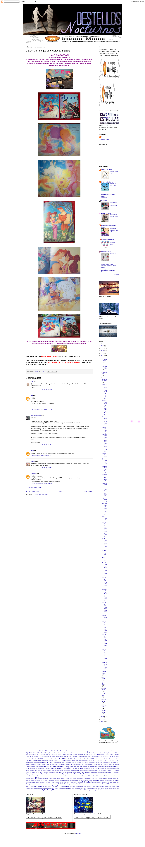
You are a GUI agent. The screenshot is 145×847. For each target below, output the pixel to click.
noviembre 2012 (104, 367)
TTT (53, 790)
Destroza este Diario (89, 768)
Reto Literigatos (103, 786)
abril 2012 (103, 694)
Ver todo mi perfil (104, 139)
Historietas (116, 776)
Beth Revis (48, 754)
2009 (102, 722)
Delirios (51, 758)
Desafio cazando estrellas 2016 (87, 760)
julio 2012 (103, 678)
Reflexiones (47, 786)
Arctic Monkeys (60, 752)
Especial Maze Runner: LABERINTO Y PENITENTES (104, 391)
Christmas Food (59, 756)
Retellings (63, 786)
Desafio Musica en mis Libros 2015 (94, 764)
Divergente (37, 770)
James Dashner (56, 778)
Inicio (60, 491)
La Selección (66, 780)
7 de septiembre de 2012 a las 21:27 (41, 484)
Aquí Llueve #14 (104, 518)
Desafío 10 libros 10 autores (72, 758)
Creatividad (116, 756)
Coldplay (111, 756)
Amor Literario (99, 751)
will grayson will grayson (92, 790)
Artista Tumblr (87, 752)
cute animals (29, 758)
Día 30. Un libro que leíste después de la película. (104, 529)
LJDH (31, 782)
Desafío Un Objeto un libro (90, 766)
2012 (102, 355)
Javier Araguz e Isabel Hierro (84, 778)
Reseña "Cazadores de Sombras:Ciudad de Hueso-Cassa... (104, 442)
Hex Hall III (107, 776)
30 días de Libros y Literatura (61, 751)
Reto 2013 (69, 786)
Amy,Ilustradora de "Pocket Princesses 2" (104, 595)
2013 (102, 353)
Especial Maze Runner (81, 774)
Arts (92, 752)
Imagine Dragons (30, 778)
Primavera (116, 784)
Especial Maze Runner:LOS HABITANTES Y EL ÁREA (104, 407)
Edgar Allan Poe (74, 770)
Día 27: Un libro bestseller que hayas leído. (104, 627)
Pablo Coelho (37, 784)
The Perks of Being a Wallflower (89, 788)
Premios (111, 784)
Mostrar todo (116, 274)
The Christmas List (76, 788)
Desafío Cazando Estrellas (35, 760)
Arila (32, 381)
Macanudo (48, 782)
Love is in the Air (41, 782)
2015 (102, 348)
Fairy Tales (95, 774)
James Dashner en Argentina (68, 778)
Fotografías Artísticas (47, 776)
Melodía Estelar (87, 782)
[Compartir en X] (52, 372)
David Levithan (45, 758)
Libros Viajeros (114, 780)
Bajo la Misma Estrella (98, 752)
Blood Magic (66, 754)
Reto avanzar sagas (78, 786)
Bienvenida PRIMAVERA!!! (104, 478)
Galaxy (62, 776)
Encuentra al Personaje (65, 772)
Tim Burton (28, 790)
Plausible (104, 201)
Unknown (33, 473)
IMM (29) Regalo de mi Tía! (104, 469)
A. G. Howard (75, 751)
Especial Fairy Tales (68, 774)
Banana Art (43, 754)
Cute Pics (34, 758)
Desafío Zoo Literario (103, 766)
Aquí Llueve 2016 (51, 752)
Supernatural (62, 788)
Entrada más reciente (32, 491)
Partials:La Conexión (63, 784)
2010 (102, 719)
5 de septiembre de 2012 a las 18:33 (41, 390)
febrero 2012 (104, 705)
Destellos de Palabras (73, 768)
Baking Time (107, 752)
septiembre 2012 (104, 379)
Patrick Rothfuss (77, 784)
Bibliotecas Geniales (57, 754)
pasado (71, 784)
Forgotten (39, 776)
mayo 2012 (104, 689)
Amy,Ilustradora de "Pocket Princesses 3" (104, 509)
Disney (27, 770)
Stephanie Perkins (53, 788)
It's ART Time (48, 778)
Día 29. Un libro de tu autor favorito (104, 582)
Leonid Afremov (93, 780)
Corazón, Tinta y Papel (108, 270)
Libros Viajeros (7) (104, 455)
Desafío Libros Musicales (51, 764)
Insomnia (41, 778)
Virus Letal (83, 790)
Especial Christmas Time (55, 774)
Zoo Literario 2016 (102, 790)
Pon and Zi (105, 784)
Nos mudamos (105, 272)
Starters (47, 788)
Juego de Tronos (112, 778)
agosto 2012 (104, 672)
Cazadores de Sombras (32, 756)
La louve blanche (36, 415)
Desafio (61, 758)
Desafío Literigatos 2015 (78, 764)
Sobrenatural (33, 788)
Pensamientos (86, 784)
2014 (102, 350)
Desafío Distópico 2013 (101, 760)
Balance (113, 752)
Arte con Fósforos (71, 752)
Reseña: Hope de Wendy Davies (113, 242)
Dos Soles (51, 770)
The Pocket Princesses (104, 788)
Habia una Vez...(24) (104, 553)
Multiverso (100, 782)
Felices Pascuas (103, 774)
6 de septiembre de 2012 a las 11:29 (41, 468)
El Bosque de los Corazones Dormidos (88, 770)
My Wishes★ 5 (104, 499)
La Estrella (51, 780)
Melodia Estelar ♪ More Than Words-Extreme (104, 489)
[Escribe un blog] (50, 372)
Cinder (88, 756)
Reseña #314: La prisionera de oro (114, 216)
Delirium (56, 758)
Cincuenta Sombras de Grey (79, 756)
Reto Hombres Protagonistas (104, 420)
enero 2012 (104, 711)
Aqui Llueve (115, 751)
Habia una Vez (70, 776)
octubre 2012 (104, 372)
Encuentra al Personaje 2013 (81, 772)
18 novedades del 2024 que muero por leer (113, 204)
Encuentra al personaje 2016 (98, 772)
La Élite (37, 780)
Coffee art (105, 756)
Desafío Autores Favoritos (99, 758)
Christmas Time (67, 756)
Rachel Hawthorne (38, 786)
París (56, 784)
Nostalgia (28, 784)
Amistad (90, 751)
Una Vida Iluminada (68, 790)
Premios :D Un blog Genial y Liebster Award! (104, 569)
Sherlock (28, 788)
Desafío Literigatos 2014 (65, 764)
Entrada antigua (87, 491)
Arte (65, 752)
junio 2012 (103, 683)
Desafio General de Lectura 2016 (110, 762)
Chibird (53, 756)
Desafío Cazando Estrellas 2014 (52, 760)
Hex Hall (95, 776)
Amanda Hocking (83, 751)
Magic (53, 782)
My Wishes (111, 782)
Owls (32, 784)
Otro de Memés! (104, 617)
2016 (102, 346)
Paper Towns (51, 784)
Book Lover (93, 754)
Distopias (32, 770)
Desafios (111, 766)
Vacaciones (76, 790)
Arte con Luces (79, 752)
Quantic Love (29, 786)
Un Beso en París (59, 790)
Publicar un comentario (35, 487)
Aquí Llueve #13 (104, 559)
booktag (99, 754)
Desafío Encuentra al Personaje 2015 (74, 762)
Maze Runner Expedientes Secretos (73, 782)
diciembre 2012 (104, 360)
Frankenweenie (57, 776)
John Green (95, 778)
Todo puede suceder (36, 790)
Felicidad (109, 774)
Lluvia (35, 782)
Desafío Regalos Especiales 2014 (73, 766)
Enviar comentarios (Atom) (41, 494)
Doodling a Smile (45, 770)
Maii (32, 395)
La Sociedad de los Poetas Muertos (79, 780)
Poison (100, 784)
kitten (32, 450)
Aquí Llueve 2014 (42, 752)
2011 (102, 717)
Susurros (68, 788)
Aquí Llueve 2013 (32, 753)
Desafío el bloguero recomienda (34, 762)
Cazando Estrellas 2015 (45, 756)
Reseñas (56, 786)
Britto (103, 754)
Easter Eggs (67, 770)
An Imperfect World (107, 264)
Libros (99, 780)
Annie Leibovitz (107, 751)
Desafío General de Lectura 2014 (93, 762)
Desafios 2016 (41, 768)
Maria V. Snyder (59, 782)
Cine (92, 756)
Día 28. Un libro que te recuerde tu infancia (104, 608)
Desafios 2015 (33, 768)
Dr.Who (61, 770)
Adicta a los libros (106, 169)
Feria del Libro (33, 776)
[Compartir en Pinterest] (56, 372)
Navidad (116, 782)
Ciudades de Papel (98, 756)
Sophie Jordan (41, 788)
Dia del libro (116, 768)
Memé (95, 782)
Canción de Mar (109, 754)
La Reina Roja (58, 780)
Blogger (78, 833)
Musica (105, 782)
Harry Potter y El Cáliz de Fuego (104, 543)
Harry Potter (78, 776)
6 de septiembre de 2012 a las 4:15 (41, 455)
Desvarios (97, 768)
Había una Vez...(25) (104, 429)
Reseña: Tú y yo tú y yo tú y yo (113, 185)
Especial (33, 774)
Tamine (33, 461)
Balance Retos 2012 (34, 754)
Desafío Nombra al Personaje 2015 (35, 766)
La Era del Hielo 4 (43, 780)
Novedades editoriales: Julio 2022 (114, 230)
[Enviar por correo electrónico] (48, 372)
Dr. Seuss (57, 770)
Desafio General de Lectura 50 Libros (35, 764)
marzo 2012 (104, 700)
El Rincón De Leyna (107, 182)
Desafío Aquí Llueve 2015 (86, 758)
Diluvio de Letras (106, 213)
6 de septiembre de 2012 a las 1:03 (41, 445)
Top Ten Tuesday (47, 790)
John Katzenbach (102, 778)
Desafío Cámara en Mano (112, 758)
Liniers (27, 782)
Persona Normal (94, 784)
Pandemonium (44, 784)
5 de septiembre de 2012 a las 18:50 (41, 409)
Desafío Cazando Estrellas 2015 (70, 760)
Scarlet (117, 786)
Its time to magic (106, 252)
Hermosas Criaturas (87, 776)
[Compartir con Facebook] (54, 372)
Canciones (116, 754)
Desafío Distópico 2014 (113, 760)
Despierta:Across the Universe (54, 768)
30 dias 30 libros (45, 751)
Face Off (90, 774)
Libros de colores (105, 780)
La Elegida (31, 780)
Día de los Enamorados (107, 768)
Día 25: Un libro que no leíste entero (104, 655)
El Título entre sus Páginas (39, 772)
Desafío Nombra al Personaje (111, 764)
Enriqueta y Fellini (111, 772)
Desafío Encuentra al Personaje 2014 (53, 762)
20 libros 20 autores (31, 751)
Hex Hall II (100, 776)
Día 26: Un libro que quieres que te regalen (104, 641)
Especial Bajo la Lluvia (42, 774)
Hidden (111, 776)
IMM (37, 778)
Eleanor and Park (53, 772)
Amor (94, 751)
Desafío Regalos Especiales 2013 (54, 766)
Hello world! (104, 197)
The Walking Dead (114, 788)
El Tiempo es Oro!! (104, 461)
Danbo (40, 759)
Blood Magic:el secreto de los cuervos (80, 754)
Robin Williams (111, 786)
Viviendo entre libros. (107, 239)
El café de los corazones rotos (106, 770)
